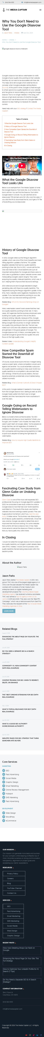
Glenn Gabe (6, 500)
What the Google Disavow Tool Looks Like (18, 123)
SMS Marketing (13, 921)
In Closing (8, 145)
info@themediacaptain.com (12, 1009)
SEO (8, 906)
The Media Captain (22, 580)
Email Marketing (13, 916)
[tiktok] (33, 1035)
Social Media (12, 926)
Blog (9, 883)
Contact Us (11, 893)
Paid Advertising (13, 911)
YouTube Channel (14, 888)
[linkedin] (37, 1035)
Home (4, 40)
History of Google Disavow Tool (15, 126)
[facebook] (41, 1035)
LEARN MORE (9, 611)
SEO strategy (21, 108)
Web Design (12, 931)
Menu (40, 9)
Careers (10, 878)
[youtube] (26, 1035)
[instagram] (30, 1035)
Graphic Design (13, 935)
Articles (16, 33)
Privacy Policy (12, 873)
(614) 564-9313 (8, 1002)
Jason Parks (8, 33)
